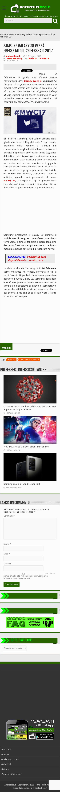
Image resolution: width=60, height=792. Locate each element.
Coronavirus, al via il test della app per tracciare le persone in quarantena (30, 408)
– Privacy (5, 769)
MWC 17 (11, 360)
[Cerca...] (55, 21)
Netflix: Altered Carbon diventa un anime (26, 446)
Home (3, 34)
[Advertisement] (28, 212)
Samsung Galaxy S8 (29, 360)
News (11, 34)
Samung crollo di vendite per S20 (22, 484)
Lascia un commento (38, 58)
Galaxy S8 (9, 180)
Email (7, 554)
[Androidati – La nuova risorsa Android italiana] (30, 8)
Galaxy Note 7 (32, 81)
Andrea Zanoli (13, 56)
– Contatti (5, 754)
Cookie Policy (40, 788)
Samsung (17, 58)
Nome (7, 544)
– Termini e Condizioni (11, 774)
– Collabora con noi (10, 759)
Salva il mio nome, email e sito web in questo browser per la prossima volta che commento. (29, 575)
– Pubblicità (6, 764)
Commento (9, 516)
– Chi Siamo (6, 749)
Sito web (8, 563)
